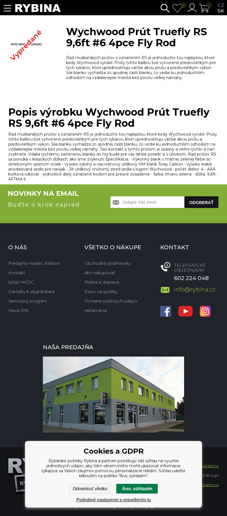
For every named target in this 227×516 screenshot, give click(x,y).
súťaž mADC (21, 282)
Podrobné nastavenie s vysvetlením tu (113, 499)
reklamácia (95, 310)
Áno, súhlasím (137, 488)
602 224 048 (191, 278)
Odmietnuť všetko (90, 488)
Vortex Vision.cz (203, 484)
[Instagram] (205, 312)
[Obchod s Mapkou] (113, 395)
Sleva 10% (18, 310)
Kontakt (16, 272)
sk (221, 11)
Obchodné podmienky (107, 263)
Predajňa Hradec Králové (34, 263)
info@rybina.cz (195, 289)
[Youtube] (185, 312)
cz (221, 5)
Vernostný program (27, 301)
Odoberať (201, 202)
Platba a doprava (101, 282)
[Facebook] (165, 312)
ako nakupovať (99, 272)
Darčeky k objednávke (31, 291)
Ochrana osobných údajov (111, 301)
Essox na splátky (101, 291)
